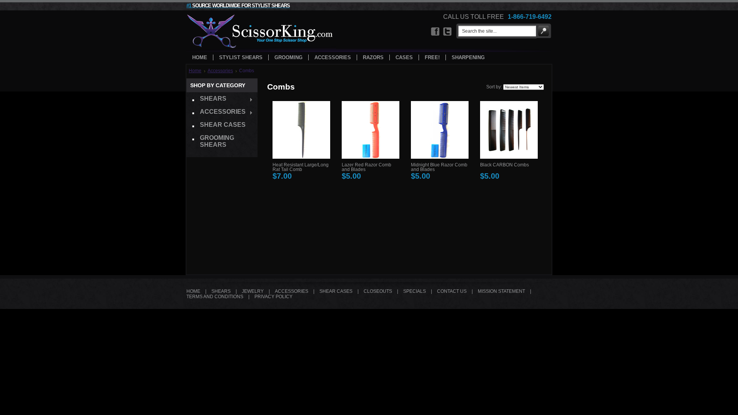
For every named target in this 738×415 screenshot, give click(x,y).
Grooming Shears (217, 141)
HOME (193, 291)
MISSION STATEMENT (501, 291)
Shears (206, 99)
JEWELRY (253, 291)
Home (195, 70)
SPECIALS (414, 291)
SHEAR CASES (335, 291)
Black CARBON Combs (504, 165)
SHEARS (221, 291)
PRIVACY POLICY (273, 296)
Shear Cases (223, 124)
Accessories (220, 70)
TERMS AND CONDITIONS (214, 296)
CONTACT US (452, 291)
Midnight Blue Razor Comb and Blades (439, 167)
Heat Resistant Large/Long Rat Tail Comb (301, 167)
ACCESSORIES (291, 291)
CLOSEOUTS (378, 291)
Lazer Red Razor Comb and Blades (366, 167)
